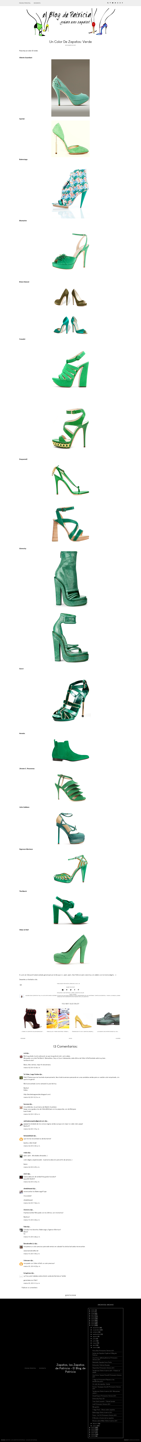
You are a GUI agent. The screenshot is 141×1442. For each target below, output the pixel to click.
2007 (93, 1432)
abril (94, 1345)
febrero (95, 1423)
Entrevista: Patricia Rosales (101, 1365)
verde (73, 992)
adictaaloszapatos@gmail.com (34, 1121)
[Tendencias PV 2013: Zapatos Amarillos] (83, 1018)
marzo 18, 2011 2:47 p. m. (32, 1167)
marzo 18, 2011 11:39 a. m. (32, 1114)
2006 (93, 1434)
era (62, 975)
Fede (25, 1227)
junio (94, 1341)
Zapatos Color (79, 992)
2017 (92, 1315)
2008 (93, 1431)
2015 (93, 1318)
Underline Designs (134, 1440)
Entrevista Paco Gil (98, 1398)
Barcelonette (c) (29, 1243)
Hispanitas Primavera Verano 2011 (103, 1368)
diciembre (96, 1328)
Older (118, 1038)
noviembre (96, 1330)
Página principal (25, 3)
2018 (93, 1313)
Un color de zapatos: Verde (101, 1384)
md (25, 1053)
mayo (95, 1343)
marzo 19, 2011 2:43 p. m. (32, 1220)
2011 (92, 1325)
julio (94, 1339)
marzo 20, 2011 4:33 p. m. (32, 1266)
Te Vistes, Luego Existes (31, 1074)
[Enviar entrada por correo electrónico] (70, 984)
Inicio (70, 1038)
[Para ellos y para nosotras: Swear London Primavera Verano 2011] (58, 1018)
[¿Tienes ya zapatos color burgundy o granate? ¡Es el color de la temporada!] (32, 1018)
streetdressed (28, 1188)
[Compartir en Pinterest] (78, 990)
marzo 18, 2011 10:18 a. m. (32, 1067)
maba (26, 1153)
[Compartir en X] (71, 990)
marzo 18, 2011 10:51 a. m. (32, 1097)
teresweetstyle (28, 1136)
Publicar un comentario (29, 1288)
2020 (93, 1310)
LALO (25, 1174)
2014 (92, 1320)
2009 (93, 1429)
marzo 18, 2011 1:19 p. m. (31, 1129)
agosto (95, 1336)
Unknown (27, 1260)
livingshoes (27, 1273)
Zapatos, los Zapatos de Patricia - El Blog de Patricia (70, 1368)
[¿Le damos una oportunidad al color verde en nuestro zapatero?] (108, 1018)
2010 (93, 1427)
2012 (92, 1324)
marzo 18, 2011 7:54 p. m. (32, 1203)
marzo (95, 1347)
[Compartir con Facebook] (74, 990)
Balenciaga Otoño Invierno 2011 (102, 1412)
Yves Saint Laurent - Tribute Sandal (103, 1401)
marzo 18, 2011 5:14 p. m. (32, 1182)
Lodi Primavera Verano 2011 (101, 1404)
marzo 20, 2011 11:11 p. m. (32, 1283)
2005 (93, 1436)
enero (95, 1426)
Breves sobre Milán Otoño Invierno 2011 (104, 1421)
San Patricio (67, 992)
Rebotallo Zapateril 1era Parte (102, 1362)
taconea (26, 1104)
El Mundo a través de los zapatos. (103, 1418)
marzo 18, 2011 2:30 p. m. (32, 1146)
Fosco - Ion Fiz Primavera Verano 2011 (104, 1415)
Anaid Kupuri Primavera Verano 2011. (104, 1396)
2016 (93, 1317)
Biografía (37, 3)
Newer (23, 1038)
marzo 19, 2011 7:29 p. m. (32, 1254)
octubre (95, 1332)
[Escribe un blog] (67, 990)
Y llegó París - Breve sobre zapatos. (103, 1410)
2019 (93, 1312)
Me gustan (95, 1407)
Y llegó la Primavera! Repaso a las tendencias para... (103, 1380)
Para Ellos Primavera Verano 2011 (103, 1350)
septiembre (96, 1334)
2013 (93, 1322)
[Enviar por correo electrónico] (63, 990)
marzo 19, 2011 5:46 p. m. (32, 1237)
